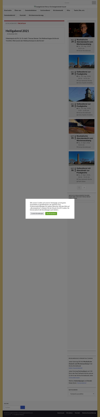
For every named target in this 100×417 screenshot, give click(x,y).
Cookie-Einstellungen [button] (37, 213)
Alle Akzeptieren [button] (51, 213)
